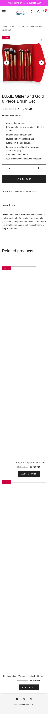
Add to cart (24, 179)
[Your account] (38, 11)
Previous (6, 62)
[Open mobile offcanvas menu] (4, 11)
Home (4, 26)
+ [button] (39, 168)
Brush (11, 26)
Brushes (32, 191)
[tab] (24, 205)
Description (9, 205)
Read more (28, 687)
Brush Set (24, 191)
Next (41, 62)
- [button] (9, 168)
